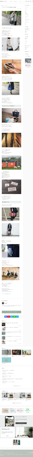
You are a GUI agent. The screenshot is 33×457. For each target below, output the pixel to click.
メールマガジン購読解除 (27, 56)
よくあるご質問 (15, 1)
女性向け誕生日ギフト (27, 28)
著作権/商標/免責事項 (2, 455)
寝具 (25, 11)
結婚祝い (26, 31)
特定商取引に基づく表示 (18, 454)
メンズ (25, 8)
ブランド (26, 43)
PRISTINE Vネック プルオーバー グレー (14, 51)
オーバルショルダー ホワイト (5, 51)
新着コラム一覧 (26, 47)
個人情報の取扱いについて (9, 454)
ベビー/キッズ (26, 22)
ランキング (26, 41)
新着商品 (26, 38)
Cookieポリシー (13, 454)
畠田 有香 (6, 303)
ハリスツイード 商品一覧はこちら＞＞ (6, 293)
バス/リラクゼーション (27, 19)
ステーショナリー (27, 16)
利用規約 (1, 454)
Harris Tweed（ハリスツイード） (6, 27)
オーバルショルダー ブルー (5, 95)
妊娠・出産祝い (26, 34)
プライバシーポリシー (4, 454)
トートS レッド (10, 221)
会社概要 (21, 454)
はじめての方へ (11, 1)
